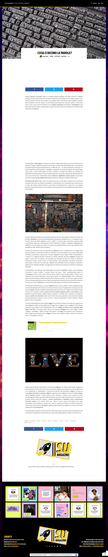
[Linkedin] (54, 546)
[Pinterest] (60, 546)
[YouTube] (57, 546)
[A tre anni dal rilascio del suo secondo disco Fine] (94, 494)
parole (61, 420)
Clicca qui (23, 544)
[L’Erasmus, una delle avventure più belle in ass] (78, 494)
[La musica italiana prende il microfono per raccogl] (46, 494)
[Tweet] (54, 89)
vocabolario (28, 422)
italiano (44, 420)
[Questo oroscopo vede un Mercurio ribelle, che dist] (13, 494)
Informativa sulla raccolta (39, 555)
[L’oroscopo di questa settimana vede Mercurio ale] (94, 510)
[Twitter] (49, 546)
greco (38, 420)
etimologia (32, 420)
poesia (67, 420)
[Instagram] (52, 546)
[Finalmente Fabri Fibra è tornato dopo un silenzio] (29, 510)
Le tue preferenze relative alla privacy (61, 555)
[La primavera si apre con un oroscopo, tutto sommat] (46, 510)
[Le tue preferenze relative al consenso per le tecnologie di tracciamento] (105, 554)
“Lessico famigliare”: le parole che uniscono (52, 322)
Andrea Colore (45, 56)
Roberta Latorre (42, 331)
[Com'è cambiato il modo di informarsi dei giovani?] (13, 510)
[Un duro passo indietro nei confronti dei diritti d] (29, 494)
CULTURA (51, 56)
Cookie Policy (15, 546)
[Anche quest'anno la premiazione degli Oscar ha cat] (62, 510)
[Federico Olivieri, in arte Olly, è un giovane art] (62, 494)
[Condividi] (34, 89)
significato (73, 420)
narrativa (56, 420)
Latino (49, 420)
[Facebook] (47, 546)
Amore (26, 420)
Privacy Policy (7, 546)
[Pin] (73, 89)
